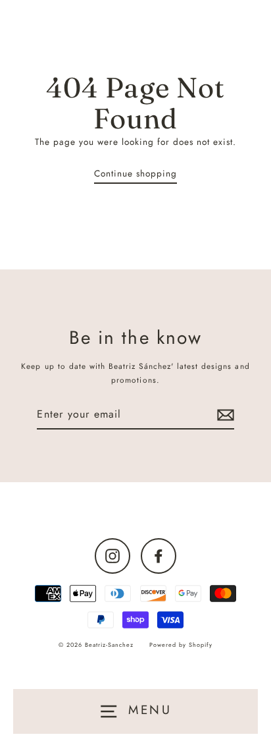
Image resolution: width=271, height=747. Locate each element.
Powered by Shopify (180, 644)
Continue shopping (135, 173)
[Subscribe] (223, 414)
